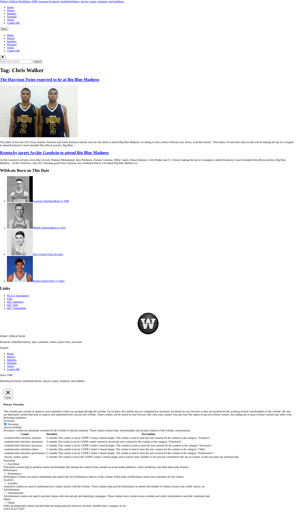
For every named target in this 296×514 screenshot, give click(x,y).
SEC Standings (15, 301)
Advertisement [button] (11, 489)
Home (10, 7)
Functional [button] (9, 460)
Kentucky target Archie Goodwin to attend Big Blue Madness (54, 152)
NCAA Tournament (18, 295)
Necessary (13, 424)
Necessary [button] (9, 420)
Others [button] (7, 499)
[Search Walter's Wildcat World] (3, 57)
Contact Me (13, 22)
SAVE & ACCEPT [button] (14, 508)
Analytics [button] (8, 479)
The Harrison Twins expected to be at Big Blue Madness (49, 79)
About (10, 19)
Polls (9, 298)
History (11, 10)
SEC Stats (12, 304)
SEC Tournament (16, 308)
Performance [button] (10, 470)
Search (37, 61)
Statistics (11, 13)
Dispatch (12, 16)
